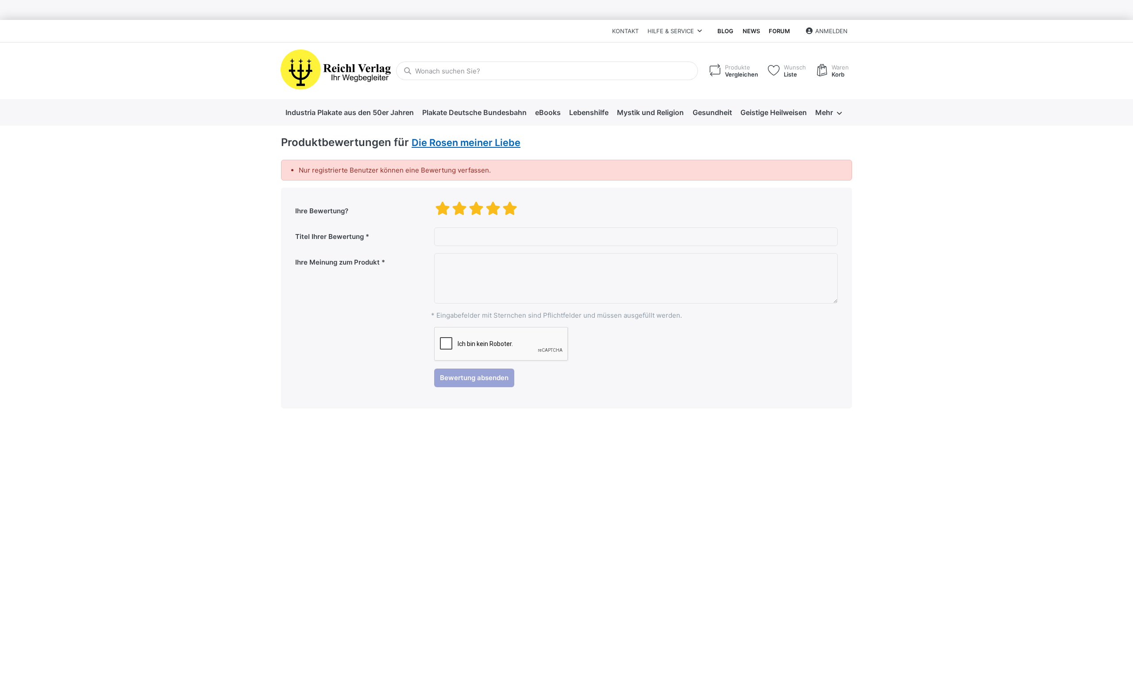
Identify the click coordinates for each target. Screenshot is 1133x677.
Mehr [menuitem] (824, 112)
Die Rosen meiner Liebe (466, 142)
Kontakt (625, 31)
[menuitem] (349, 113)
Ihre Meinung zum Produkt (337, 262)
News (751, 31)
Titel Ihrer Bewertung (329, 236)
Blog (725, 31)
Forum (779, 31)
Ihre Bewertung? (321, 211)
